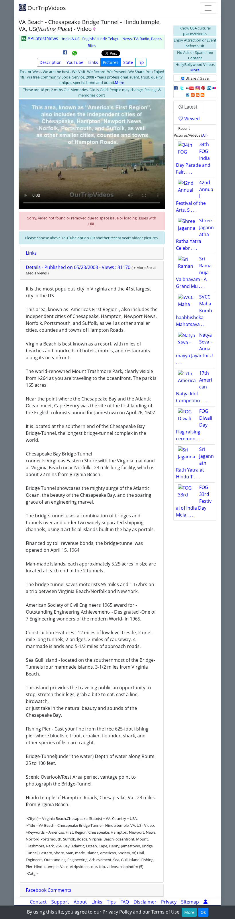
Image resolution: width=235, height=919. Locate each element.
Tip (141, 62)
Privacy (169, 902)
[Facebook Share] (64, 54)
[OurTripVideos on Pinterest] (203, 88)
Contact (38, 902)
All (204, 135)
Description (51, 62)
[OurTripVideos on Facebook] (176, 88)
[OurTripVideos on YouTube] (189, 88)
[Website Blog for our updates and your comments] (202, 94)
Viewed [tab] (191, 118)
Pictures (110, 62)
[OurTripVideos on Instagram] (197, 88)
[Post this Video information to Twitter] (182, 88)
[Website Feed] (193, 94)
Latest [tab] (190, 107)
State (128, 62)
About (80, 902)
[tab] (91, 253)
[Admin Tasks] (205, 902)
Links (93, 62)
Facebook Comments (48, 890)
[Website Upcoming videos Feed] (197, 94)
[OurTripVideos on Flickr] (214, 88)
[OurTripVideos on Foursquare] (187, 94)
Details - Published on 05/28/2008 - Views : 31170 (79, 267)
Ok (203, 912)
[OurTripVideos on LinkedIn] (209, 88)
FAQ (124, 902)
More (119, 82)
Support (60, 902)
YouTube (74, 62)
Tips (111, 902)
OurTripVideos (46, 8)
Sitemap (190, 902)
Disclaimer (145, 902)
